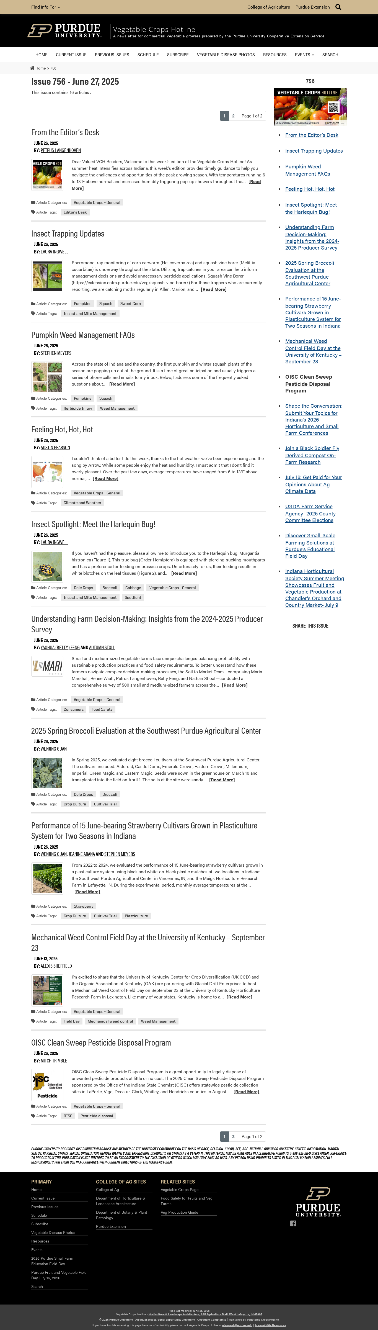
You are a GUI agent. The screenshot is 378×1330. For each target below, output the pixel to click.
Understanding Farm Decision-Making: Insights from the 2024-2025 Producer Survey (147, 623)
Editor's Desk (75, 212)
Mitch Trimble (54, 1060)
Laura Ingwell (54, 251)
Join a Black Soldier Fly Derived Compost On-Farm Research (312, 454)
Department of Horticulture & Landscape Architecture (120, 1200)
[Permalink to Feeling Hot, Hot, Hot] (47, 472)
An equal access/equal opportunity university (165, 1319)
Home (41, 54)
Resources (275, 54)
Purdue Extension (313, 7)
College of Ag (107, 1189)
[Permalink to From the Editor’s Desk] (47, 175)
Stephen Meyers (56, 352)
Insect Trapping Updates (67, 233)
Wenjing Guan (54, 748)
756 (310, 80)
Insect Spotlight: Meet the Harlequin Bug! (93, 523)
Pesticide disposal (97, 1115)
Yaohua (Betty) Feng (60, 647)
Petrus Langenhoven (61, 150)
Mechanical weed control (110, 1021)
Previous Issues (112, 54)
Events (303, 54)
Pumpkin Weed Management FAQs (83, 334)
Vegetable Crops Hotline (263, 1319)
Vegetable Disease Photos (226, 54)
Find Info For (44, 7)
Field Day (72, 1021)
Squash (105, 303)
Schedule (148, 54)
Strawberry (84, 906)
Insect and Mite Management (90, 313)
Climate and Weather (82, 502)
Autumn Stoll (102, 647)
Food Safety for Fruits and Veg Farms (187, 1200)
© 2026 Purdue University (116, 1319)
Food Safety (102, 709)
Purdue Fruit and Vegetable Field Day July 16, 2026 (59, 1274)
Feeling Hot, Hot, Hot (62, 428)
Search (330, 54)
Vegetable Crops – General (97, 202)
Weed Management (117, 408)
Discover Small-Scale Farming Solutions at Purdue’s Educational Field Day (310, 545)
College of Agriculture (268, 7)
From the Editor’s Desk (65, 131)
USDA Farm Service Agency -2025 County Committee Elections (310, 512)
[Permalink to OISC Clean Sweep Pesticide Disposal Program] (47, 1085)
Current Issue (71, 54)
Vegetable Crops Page (179, 1189)
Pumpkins (82, 303)
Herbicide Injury (78, 408)
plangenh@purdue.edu (237, 1325)
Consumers (74, 709)
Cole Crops (83, 587)
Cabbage (133, 587)
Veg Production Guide (179, 1212)
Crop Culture (75, 804)
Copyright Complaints (211, 1319)
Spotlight (133, 597)
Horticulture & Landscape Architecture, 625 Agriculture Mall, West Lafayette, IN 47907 (205, 1314)
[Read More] (214, 289)
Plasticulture (136, 915)
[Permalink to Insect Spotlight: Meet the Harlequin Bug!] (47, 567)
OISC (68, 1115)
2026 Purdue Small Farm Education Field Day (52, 1260)
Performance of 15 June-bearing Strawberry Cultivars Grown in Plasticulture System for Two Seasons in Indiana (144, 829)
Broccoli (109, 587)
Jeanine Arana (82, 853)
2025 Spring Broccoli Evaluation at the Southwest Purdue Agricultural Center (146, 730)
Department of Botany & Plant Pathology (121, 1214)
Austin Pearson (55, 447)
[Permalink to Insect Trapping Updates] (47, 276)
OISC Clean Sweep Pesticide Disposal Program (101, 1042)
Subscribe (178, 54)
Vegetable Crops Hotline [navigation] (154, 29)
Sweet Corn (130, 303)
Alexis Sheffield (56, 965)
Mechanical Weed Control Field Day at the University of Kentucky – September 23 (148, 941)
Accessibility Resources (270, 1325)
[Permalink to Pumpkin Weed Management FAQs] (47, 377)
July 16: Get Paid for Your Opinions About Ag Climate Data (313, 483)
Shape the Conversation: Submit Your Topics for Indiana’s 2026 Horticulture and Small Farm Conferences (314, 419)
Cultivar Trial (105, 804)
